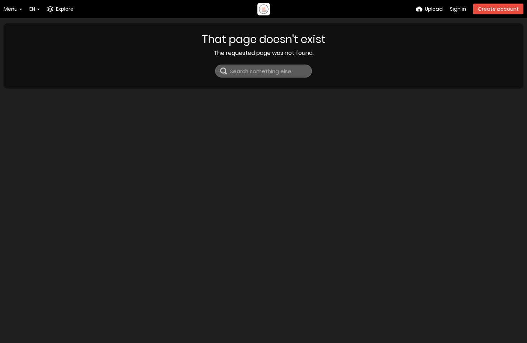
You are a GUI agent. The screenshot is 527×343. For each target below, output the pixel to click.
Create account (498, 9)
